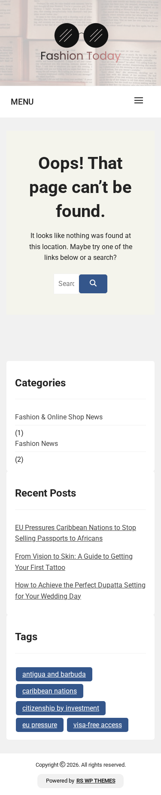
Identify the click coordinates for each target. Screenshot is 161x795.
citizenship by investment (60, 708)
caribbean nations (49, 691)
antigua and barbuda (54, 674)
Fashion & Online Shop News (59, 417)
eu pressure (39, 725)
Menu (22, 102)
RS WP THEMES (95, 780)
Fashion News (36, 444)
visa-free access (97, 725)
